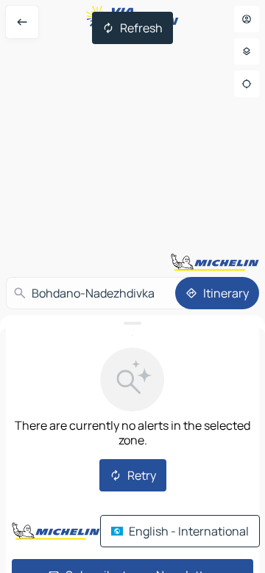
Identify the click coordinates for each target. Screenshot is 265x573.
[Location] (246, 84)
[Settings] (246, 51)
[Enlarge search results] (132, 323)
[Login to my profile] (246, 19)
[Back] (22, 22)
